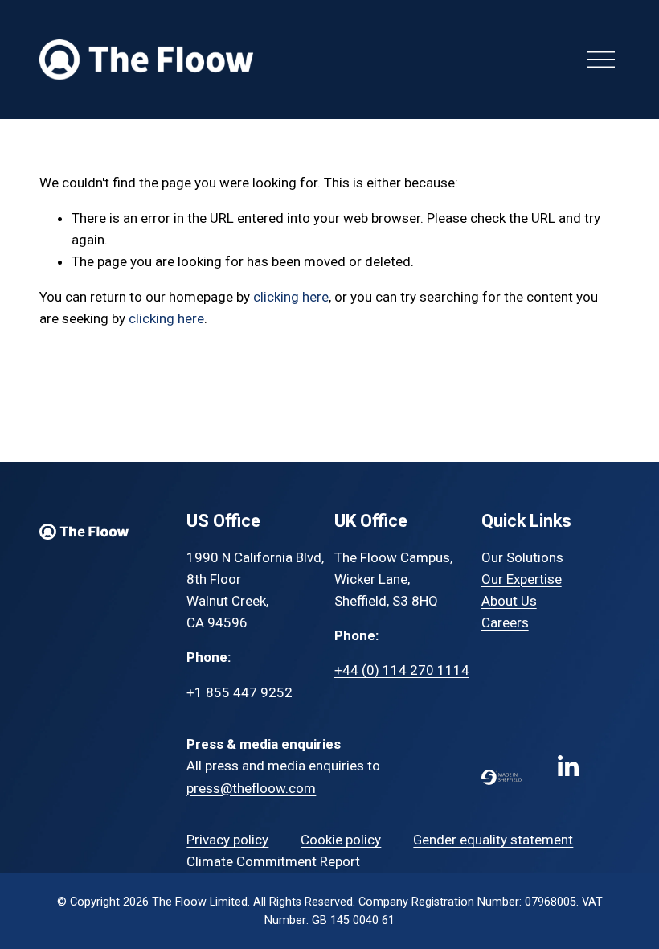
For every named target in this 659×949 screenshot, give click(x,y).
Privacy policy (227, 840)
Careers (505, 622)
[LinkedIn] (567, 766)
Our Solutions (522, 557)
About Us (509, 601)
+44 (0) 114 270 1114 (401, 670)
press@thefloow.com (251, 788)
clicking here (291, 297)
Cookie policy (341, 840)
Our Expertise (521, 579)
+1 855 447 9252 (239, 692)
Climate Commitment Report (273, 861)
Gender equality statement (493, 840)
